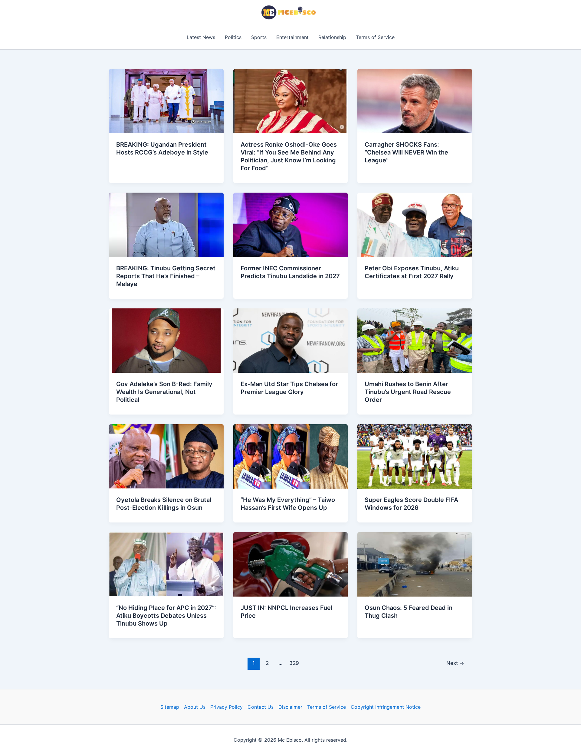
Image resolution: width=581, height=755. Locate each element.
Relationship (332, 37)
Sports (259, 37)
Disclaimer (290, 707)
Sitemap (169, 707)
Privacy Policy (226, 707)
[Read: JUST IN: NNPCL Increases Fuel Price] (290, 564)
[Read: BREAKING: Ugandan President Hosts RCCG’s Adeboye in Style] (166, 101)
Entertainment (292, 37)
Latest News (201, 37)
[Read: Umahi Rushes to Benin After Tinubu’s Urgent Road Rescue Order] (414, 340)
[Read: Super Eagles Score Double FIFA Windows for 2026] (414, 456)
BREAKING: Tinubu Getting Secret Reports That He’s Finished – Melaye (165, 276)
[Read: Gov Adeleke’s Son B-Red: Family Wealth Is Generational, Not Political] (166, 340)
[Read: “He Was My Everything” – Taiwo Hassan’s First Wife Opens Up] (290, 456)
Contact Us (261, 707)
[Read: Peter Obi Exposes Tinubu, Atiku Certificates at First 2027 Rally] (414, 224)
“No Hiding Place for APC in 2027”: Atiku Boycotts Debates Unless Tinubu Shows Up (166, 615)
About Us (194, 707)
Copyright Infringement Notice (386, 707)
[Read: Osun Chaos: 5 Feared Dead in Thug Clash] (414, 564)
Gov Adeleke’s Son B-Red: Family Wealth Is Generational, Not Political (164, 391)
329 (294, 663)
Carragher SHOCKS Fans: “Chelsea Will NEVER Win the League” (406, 152)
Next (455, 663)
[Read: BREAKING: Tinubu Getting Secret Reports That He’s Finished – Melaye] (166, 224)
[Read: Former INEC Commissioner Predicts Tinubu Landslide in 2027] (290, 224)
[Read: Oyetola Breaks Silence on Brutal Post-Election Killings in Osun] (166, 456)
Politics (233, 37)
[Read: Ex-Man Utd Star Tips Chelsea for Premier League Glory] (290, 340)
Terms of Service (375, 37)
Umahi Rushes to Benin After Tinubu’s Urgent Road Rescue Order (408, 391)
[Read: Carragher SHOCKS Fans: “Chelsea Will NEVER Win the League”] (414, 101)
